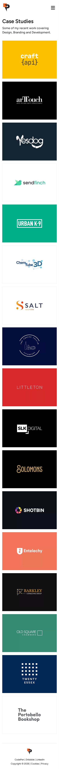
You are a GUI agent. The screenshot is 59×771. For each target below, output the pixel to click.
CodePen (19, 759)
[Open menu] (53, 7)
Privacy (44, 763)
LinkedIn (40, 759)
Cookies (35, 763)
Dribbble (30, 759)
